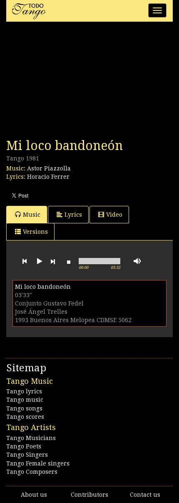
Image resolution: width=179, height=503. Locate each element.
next (53, 261)
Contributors (89, 494)
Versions (35, 231)
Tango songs (24, 408)
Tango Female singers (38, 463)
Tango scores (25, 416)
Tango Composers (31, 471)
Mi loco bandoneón (43, 286)
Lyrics (73, 214)
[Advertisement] (68, 82)
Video (114, 214)
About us (34, 494)
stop (69, 261)
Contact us (145, 494)
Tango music (24, 399)
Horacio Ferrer (48, 176)
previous (24, 261)
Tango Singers (27, 454)
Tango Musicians (31, 438)
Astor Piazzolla (49, 168)
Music (31, 214)
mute (137, 261)
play (38, 261)
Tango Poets (23, 446)
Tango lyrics (24, 391)
